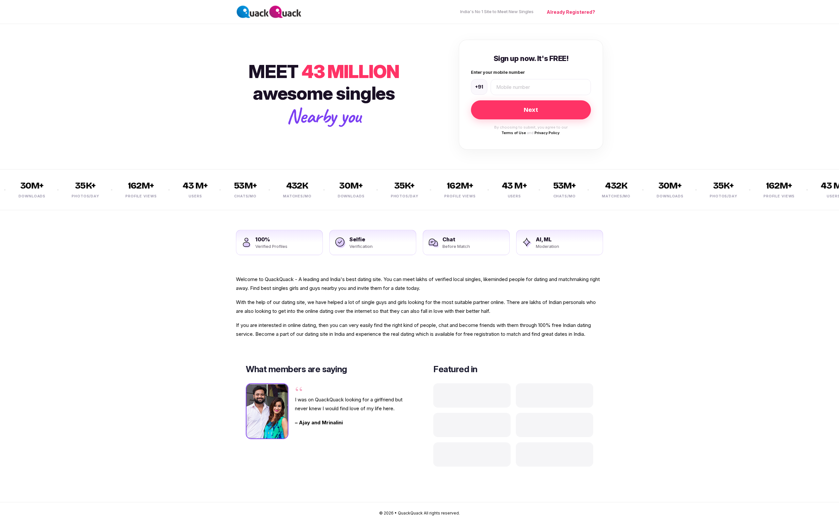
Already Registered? (571, 12)
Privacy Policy (547, 133)
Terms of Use (513, 133)
